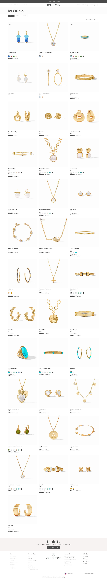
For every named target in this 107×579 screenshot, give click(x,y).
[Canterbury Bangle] (84, 77)
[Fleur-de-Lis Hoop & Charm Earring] (22, 430)
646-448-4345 (68, 561)
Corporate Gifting (31, 568)
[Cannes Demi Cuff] (84, 273)
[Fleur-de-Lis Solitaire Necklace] (22, 469)
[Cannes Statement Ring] (22, 352)
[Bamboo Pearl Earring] (22, 193)
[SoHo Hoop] (22, 273)
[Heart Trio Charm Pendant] (22, 393)
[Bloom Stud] (53, 115)
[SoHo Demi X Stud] (84, 469)
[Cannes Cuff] (53, 469)
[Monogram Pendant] (53, 430)
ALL (11, 15)
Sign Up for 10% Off (53, 547)
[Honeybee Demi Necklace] (53, 152)
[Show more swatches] (83, 56)
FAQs (29, 556)
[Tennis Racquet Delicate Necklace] (53, 232)
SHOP (9, 5)
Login (78, 5)
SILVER (23, 5)
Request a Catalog (13, 558)
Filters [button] (9, 19)
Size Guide (12, 566)
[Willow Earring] (22, 77)
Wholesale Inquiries (68, 565)
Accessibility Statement (32, 570)
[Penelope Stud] (84, 193)
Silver (24, 15)
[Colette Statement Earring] (53, 77)
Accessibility (62, 577)
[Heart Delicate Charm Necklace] (84, 393)
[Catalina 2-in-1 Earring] (22, 115)
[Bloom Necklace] (53, 313)
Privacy (57, 577)
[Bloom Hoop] (22, 313)
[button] (98, 5)
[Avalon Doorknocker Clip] (84, 115)
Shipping (30, 558)
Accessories (12, 564)
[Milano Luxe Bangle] (22, 152)
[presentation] (22, 40)
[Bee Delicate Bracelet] (84, 430)
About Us (30, 564)
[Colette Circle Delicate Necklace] (53, 36)
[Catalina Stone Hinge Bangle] (53, 352)
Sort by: (91, 20)
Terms (55, 577)
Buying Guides (13, 568)
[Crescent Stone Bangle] (84, 232)
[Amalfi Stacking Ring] (84, 36)
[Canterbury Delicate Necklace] (53, 273)
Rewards (29, 562)
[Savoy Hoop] (22, 509)
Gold (18, 15)
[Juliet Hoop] (84, 352)
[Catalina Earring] (84, 152)
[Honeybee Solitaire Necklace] (53, 193)
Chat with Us (68, 562)
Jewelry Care (30, 566)
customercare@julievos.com (70, 559)
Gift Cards (12, 560)
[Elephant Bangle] (84, 313)
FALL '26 (16, 5)
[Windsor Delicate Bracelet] (22, 232)
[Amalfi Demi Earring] (22, 36)
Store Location (13, 556)
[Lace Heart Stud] (53, 393)
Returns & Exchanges (32, 560)
